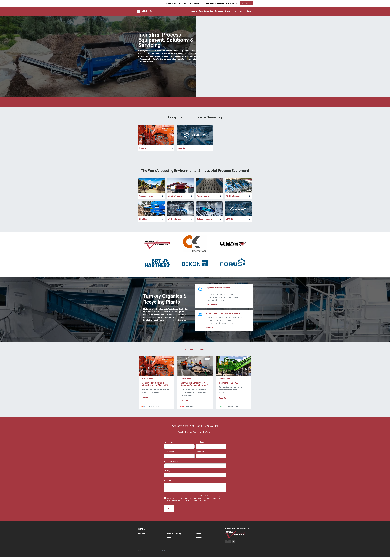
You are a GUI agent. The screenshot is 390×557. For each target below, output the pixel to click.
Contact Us (246, 3)
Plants (235, 11)
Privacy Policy (162, 551)
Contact (250, 11)
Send (169, 508)
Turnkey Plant (147, 379)
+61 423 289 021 (193, 3)
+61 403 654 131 (232, 3)
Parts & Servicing (206, 11)
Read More (146, 398)
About (242, 11)
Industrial (193, 11)
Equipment (219, 11)
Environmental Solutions (215, 304)
